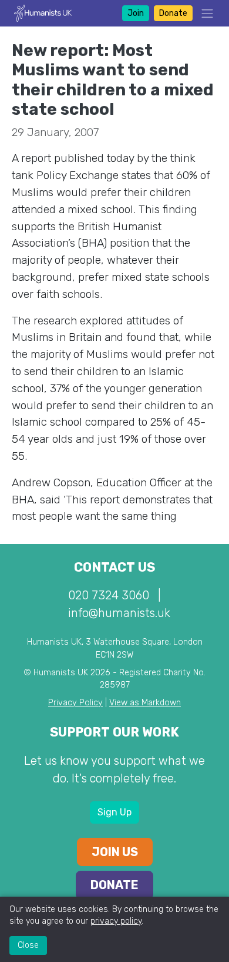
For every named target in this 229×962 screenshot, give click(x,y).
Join (135, 13)
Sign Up (114, 812)
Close (28, 945)
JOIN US (115, 852)
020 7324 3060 (108, 595)
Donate (173, 13)
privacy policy (116, 921)
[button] (204, 13)
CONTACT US (114, 567)
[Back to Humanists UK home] (43, 12)
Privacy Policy (75, 703)
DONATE (114, 885)
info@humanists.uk (119, 613)
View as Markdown (145, 703)
